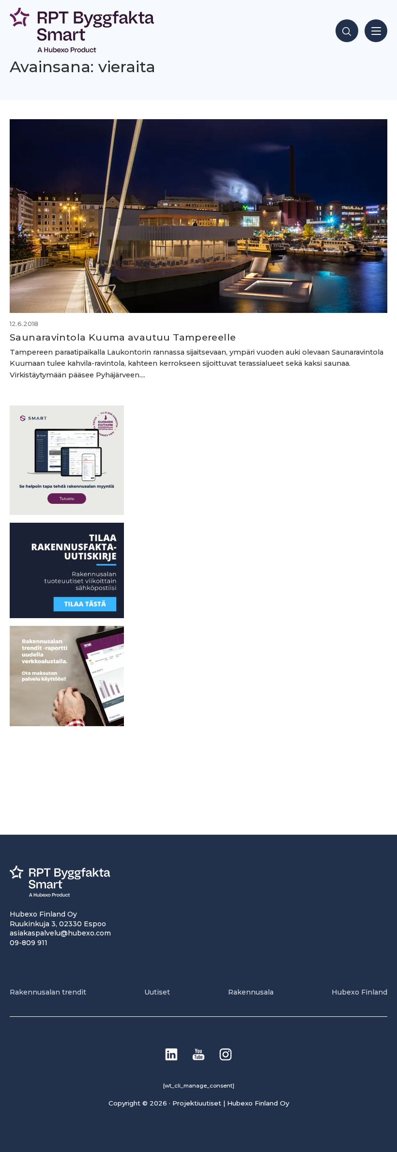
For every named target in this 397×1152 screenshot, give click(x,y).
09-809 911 (28, 942)
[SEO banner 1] (67, 512)
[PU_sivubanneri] (67, 723)
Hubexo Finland (359, 992)
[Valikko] (376, 30)
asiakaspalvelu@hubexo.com (60, 933)
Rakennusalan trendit (48, 992)
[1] (67, 615)
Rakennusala (251, 992)
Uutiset (157, 992)
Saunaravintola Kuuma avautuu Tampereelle (123, 337)
